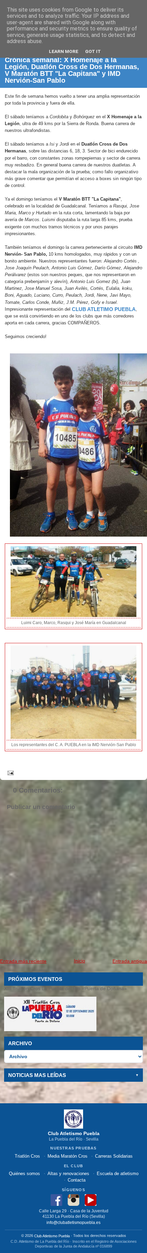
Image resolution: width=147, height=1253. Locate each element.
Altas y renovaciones (68, 1173)
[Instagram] (73, 1199)
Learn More (63, 51)
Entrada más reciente (23, 961)
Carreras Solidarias (114, 1156)
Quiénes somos (24, 1173)
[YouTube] (90, 1199)
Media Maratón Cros (68, 1156)
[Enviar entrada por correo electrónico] (9, 772)
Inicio (79, 961)
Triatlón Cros (27, 1156)
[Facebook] (56, 1199)
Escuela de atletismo (117, 1173)
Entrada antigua (129, 961)
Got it (93, 51)
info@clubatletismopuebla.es (73, 1222)
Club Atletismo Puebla (52, 1236)
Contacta (76, 1180)
